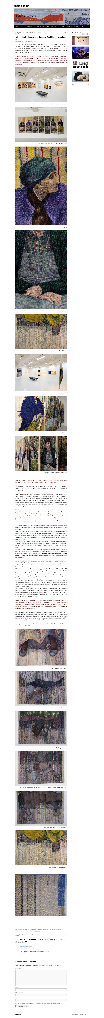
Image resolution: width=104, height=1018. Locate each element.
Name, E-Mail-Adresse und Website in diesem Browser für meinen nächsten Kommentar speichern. (39, 1003)
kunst (50, 929)
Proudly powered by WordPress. (80, 1014)
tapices (57, 929)
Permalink (37, 931)
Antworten (22, 954)
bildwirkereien (33, 929)
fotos (44, 929)
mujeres (53, 929)
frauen (46, 929)
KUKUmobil (22, 26)
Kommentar (18, 968)
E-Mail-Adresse (19, 992)
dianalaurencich (24, 946)
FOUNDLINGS (69, 26)
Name (17, 987)
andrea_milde (22, 5)
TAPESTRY (29, 26)
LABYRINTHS (61, 26)
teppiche (61, 929)
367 (66, 32)
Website (17, 998)
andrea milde (33, 41)
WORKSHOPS (37, 26)
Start (17, 26)
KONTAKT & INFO (78, 26)
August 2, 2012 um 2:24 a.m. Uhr (27, 948)
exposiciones (39, 929)
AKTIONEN (53, 26)
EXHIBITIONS (45, 26)
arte (28, 929)
